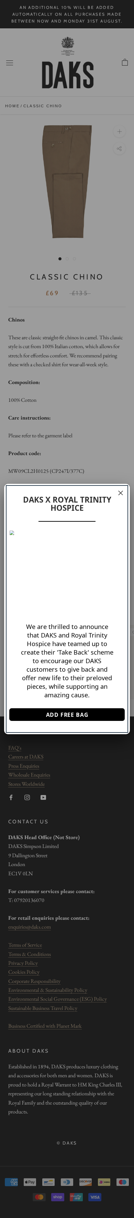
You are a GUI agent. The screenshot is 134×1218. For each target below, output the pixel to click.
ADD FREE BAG (67, 715)
